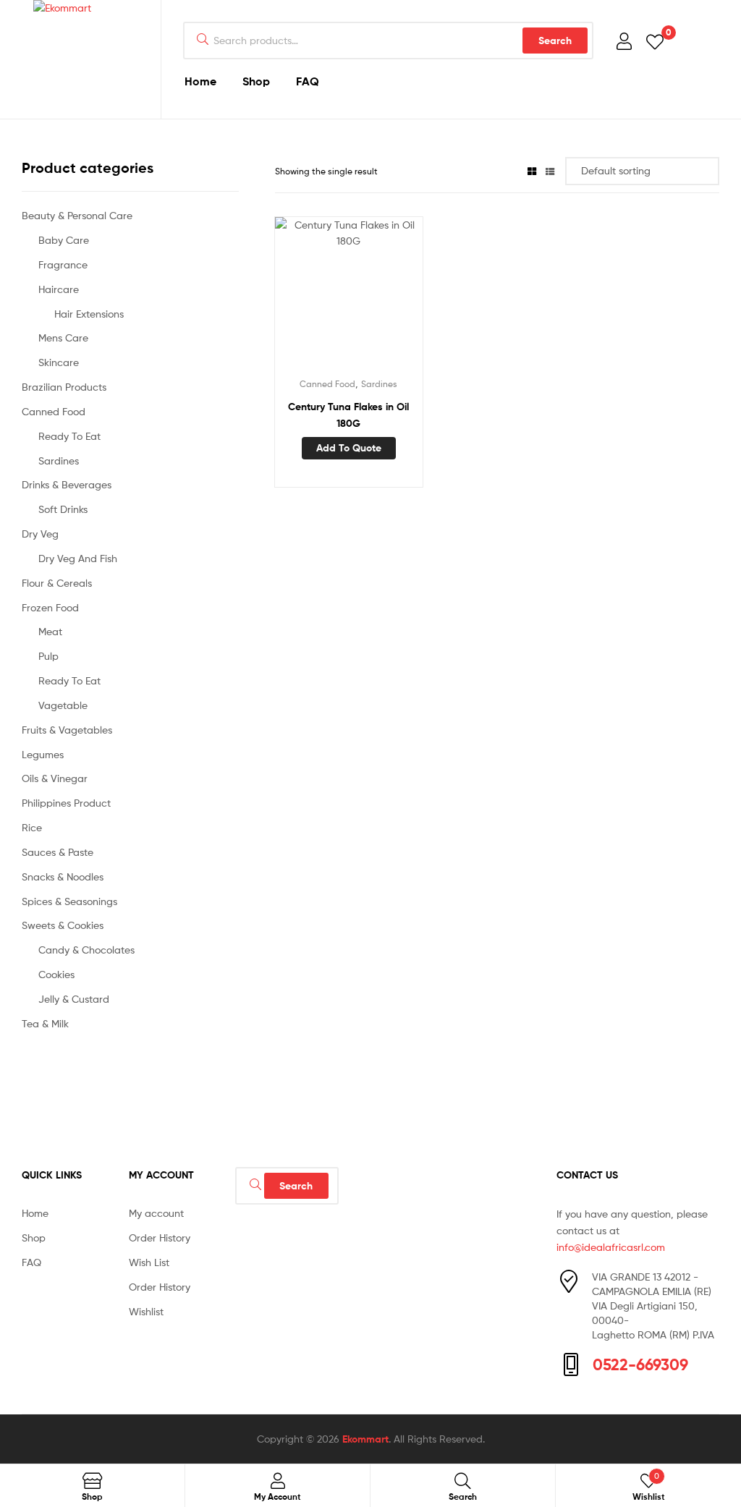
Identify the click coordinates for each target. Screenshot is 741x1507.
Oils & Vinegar (55, 778)
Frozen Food (50, 607)
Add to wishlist (313, 298)
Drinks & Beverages (66, 484)
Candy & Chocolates (86, 949)
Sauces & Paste (57, 852)
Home (200, 81)
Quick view (383, 298)
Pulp (48, 656)
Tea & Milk (45, 1023)
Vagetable (63, 705)
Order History (159, 1237)
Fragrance (63, 264)
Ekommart (365, 1439)
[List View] (550, 171)
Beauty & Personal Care (77, 215)
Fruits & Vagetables (67, 729)
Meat (50, 631)
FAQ (307, 81)
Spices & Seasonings (69, 901)
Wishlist (146, 1311)
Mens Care (63, 337)
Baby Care (63, 240)
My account (156, 1213)
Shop (256, 81)
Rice (32, 827)
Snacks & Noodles (62, 876)
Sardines (379, 383)
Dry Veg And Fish (77, 558)
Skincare (58, 362)
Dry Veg (40, 533)
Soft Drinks (63, 509)
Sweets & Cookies (62, 925)
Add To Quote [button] (348, 447)
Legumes (43, 754)
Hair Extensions (89, 313)
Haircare (58, 289)
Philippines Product (66, 803)
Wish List (149, 1262)
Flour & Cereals (57, 583)
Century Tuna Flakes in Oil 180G (348, 415)
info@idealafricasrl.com (610, 1247)
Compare (348, 298)
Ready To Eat (69, 436)
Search (555, 40)
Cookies (56, 974)
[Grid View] (532, 171)
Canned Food (327, 383)
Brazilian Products (64, 387)
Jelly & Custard (73, 999)
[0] (655, 41)
